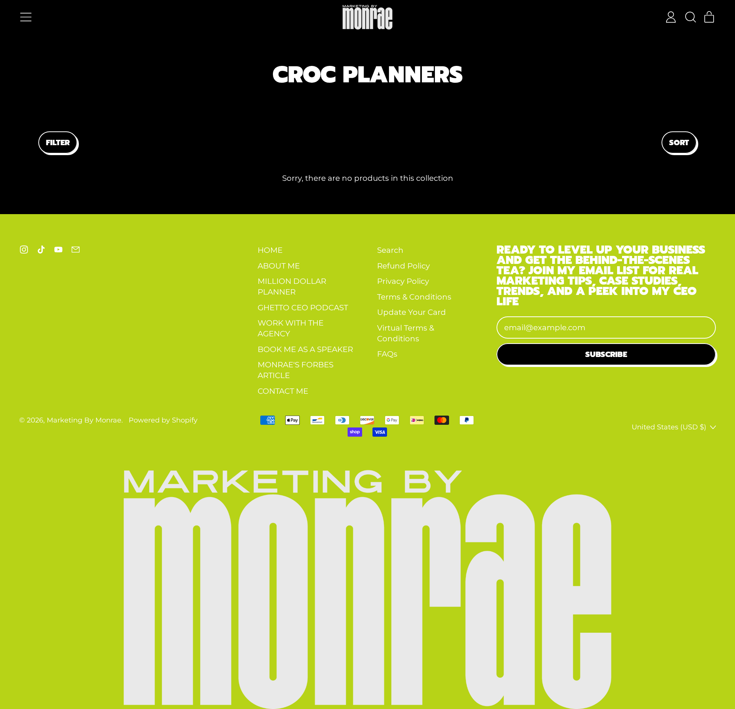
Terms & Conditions (414, 296)
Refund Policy (403, 265)
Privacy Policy (403, 281)
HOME (270, 250)
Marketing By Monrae (84, 420)
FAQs (387, 354)
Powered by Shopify (163, 420)
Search (390, 250)
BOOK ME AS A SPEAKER (305, 349)
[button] (690, 17)
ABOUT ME (279, 265)
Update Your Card (411, 312)
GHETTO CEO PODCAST (303, 307)
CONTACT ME (283, 391)
